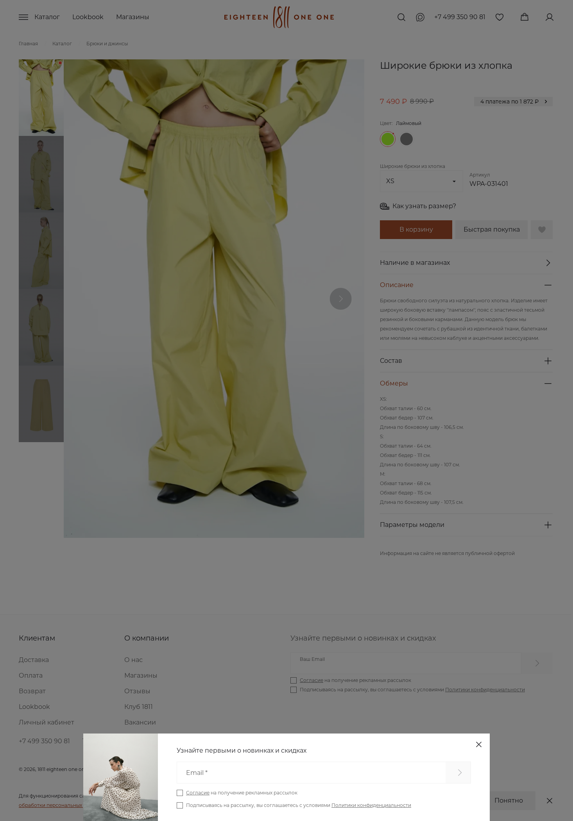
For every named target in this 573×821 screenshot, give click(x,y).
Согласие (198, 793)
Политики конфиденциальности (371, 805)
